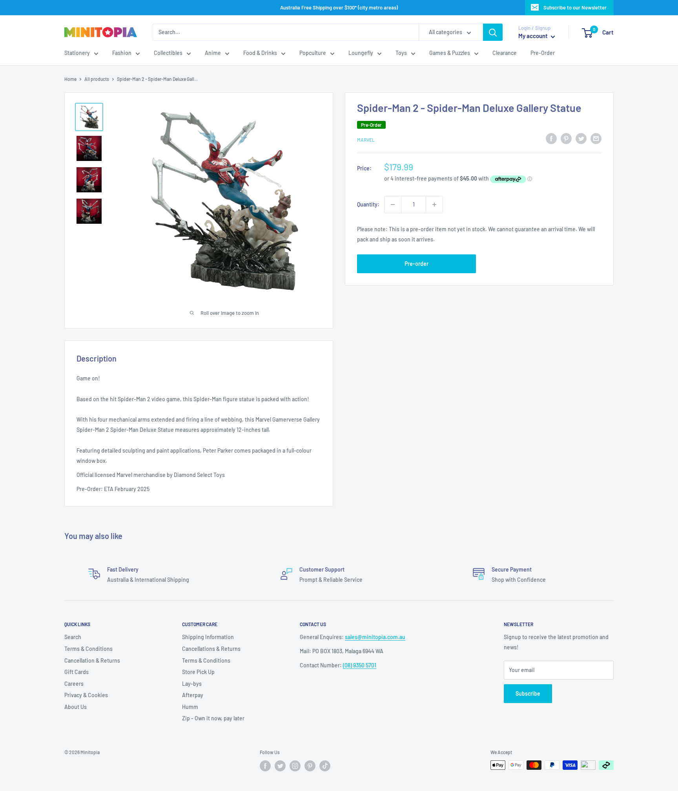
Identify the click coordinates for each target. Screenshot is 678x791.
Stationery (77, 53)
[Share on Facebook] (551, 138)
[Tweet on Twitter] (581, 138)
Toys (401, 53)
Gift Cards (76, 672)
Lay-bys (192, 683)
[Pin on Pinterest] (566, 138)
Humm (190, 706)
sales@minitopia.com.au (375, 637)
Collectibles (168, 53)
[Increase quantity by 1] (434, 204)
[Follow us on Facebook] (265, 765)
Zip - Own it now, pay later (213, 718)
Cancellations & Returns (211, 648)
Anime (213, 53)
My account (533, 36)
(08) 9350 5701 (359, 665)
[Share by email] (596, 138)
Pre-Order (542, 53)
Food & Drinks (260, 53)
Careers (74, 683)
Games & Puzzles (449, 53)
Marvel (366, 139)
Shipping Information (208, 637)
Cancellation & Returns (92, 660)
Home (70, 79)
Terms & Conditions (88, 648)
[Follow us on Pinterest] (309, 765)
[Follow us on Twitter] (280, 765)
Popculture (312, 53)
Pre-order (416, 263)
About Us (75, 706)
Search (72, 637)
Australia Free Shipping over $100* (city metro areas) (339, 7)
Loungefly (360, 53)
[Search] (493, 32)
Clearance (504, 53)
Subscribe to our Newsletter (575, 7)
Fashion (121, 53)
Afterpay (192, 695)
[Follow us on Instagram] (295, 765)
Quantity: (368, 204)
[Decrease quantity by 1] (393, 204)
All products (96, 79)
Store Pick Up (198, 672)
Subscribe (528, 693)
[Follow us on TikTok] (324, 765)
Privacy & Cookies (86, 695)
